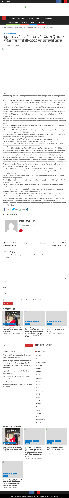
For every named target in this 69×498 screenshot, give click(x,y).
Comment (6, 257)
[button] (7, 18)
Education (48, 18)
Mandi (38, 394)
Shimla (13, 33)
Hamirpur (39, 368)
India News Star (9, 45)
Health (38, 18)
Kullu (37, 387)
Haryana (42, 22)
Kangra (38, 381)
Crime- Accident (13, 22)
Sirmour (38, 403)
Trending (38, 413)
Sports (24, 22)
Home (13, 18)
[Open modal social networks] (26, 209)
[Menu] (7, 18)
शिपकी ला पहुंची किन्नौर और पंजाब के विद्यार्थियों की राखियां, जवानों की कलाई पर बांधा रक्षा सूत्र (12, 329)
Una (37, 416)
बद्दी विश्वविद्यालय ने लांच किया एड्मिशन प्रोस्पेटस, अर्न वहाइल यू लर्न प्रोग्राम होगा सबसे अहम (18, 243)
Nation (30, 18)
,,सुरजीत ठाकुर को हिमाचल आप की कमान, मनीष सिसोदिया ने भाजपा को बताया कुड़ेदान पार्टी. (52, 243)
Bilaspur (38, 356)
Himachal (21, 18)
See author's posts (27, 225)
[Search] (65, 18)
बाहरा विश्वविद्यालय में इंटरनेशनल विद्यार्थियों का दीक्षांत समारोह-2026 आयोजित (55, 329)
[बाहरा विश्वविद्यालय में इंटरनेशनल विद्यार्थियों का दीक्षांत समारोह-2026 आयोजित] (56, 318)
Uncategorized (40, 419)
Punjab (33, 22)
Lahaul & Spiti (40, 391)
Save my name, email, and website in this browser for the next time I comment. (27, 299)
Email (5, 287)
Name (5, 281)
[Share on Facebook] (6, 209)
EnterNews (46, 496)
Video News (40, 423)
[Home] (4, 18)
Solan (49, 323)
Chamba (38, 359)
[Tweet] (15, 209)
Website (5, 293)
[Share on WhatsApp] (22, 209)
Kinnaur (13, 323)
